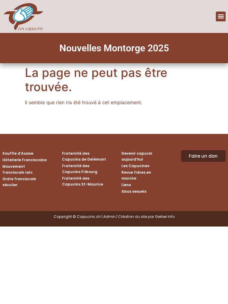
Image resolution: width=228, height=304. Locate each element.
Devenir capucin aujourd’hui (136, 156)
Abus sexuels (133, 191)
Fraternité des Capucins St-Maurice (82, 181)
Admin (109, 216)
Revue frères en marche (136, 175)
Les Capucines (135, 165)
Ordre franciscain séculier (19, 181)
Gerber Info (165, 216)
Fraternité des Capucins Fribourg (79, 168)
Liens (126, 184)
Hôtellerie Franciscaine (24, 159)
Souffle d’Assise (17, 153)
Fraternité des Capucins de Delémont (84, 156)
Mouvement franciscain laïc (17, 169)
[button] (221, 16)
